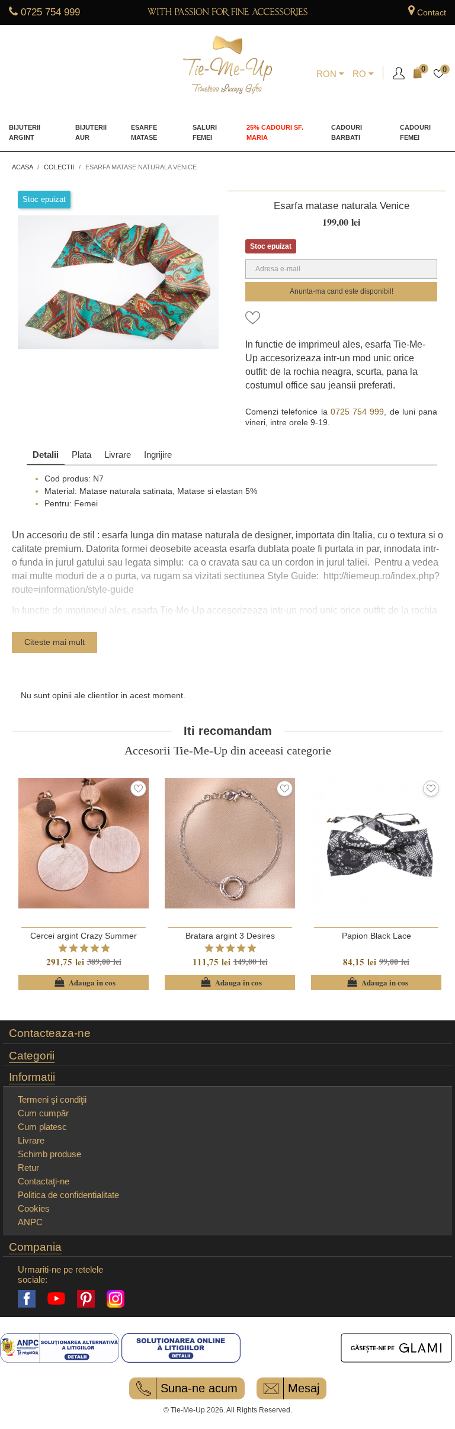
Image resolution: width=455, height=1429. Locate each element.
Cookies (34, 1208)
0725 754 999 (50, 12)
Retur (28, 1168)
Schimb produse (49, 1154)
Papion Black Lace (376, 935)
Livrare (117, 454)
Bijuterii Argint (24, 133)
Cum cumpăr (43, 1113)
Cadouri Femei (415, 133)
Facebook (27, 1299)
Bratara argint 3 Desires (230, 935)
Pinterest (86, 1299)
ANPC (30, 1222)
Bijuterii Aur (91, 133)
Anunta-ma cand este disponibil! (341, 291)
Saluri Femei (205, 133)
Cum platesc (42, 1127)
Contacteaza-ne (50, 1033)
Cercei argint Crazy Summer (83, 935)
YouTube (56, 1298)
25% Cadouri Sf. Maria (274, 133)
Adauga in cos (84, 982)
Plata (81, 454)
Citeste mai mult (54, 642)
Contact (431, 12)
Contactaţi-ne (43, 1181)
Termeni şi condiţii (52, 1099)
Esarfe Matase (144, 133)
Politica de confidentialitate (68, 1195)
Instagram (115, 1299)
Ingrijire (158, 454)
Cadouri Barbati (346, 133)
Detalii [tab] (46, 454)
